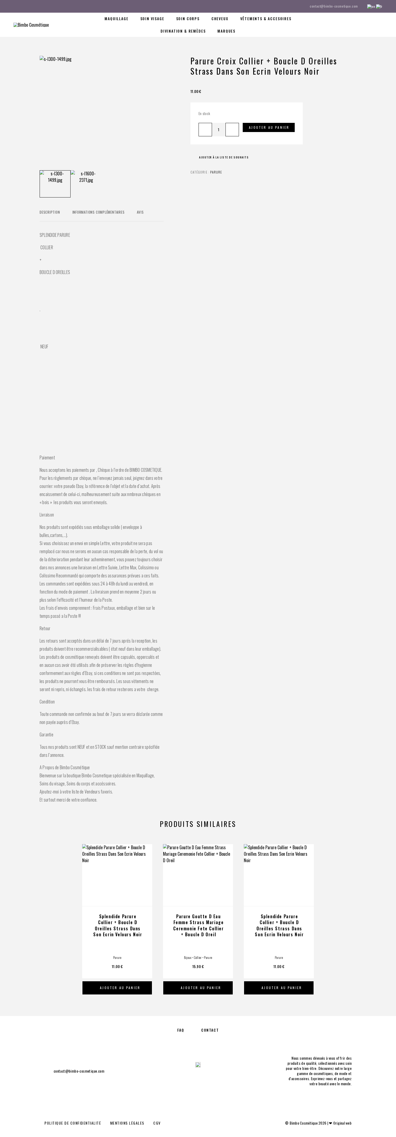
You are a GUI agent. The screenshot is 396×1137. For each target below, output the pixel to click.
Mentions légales (127, 1123)
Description (50, 212)
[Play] (55, 183)
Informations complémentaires (98, 212)
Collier (198, 957)
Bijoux (188, 957)
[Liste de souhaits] (368, 24)
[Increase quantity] (232, 129)
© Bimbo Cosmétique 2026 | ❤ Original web (318, 1123)
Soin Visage (152, 18)
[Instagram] (25, 6)
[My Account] (356, 25)
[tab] (50, 215)
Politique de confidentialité (72, 1123)
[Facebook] (15, 6)
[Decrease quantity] (205, 129)
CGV (157, 1123)
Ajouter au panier (269, 127)
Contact (210, 1030)
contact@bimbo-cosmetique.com (334, 6)
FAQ (180, 1030)
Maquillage (116, 18)
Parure (216, 172)
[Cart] (380, 24)
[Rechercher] (344, 25)
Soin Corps (188, 18)
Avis (140, 212)
